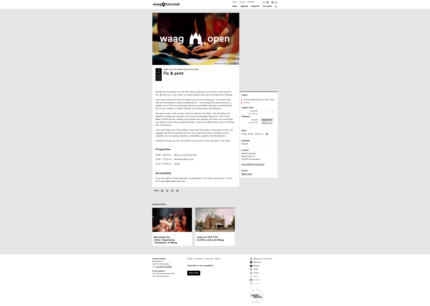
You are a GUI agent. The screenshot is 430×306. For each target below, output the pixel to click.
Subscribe (194, 273)
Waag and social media (263, 259)
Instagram (257, 283)
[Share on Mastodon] (162, 190)
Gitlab (256, 269)
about (234, 2)
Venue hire (208, 259)
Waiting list (267, 123)
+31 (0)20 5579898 (164, 267)
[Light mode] (272, 2)
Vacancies (199, 259)
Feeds (256, 273)
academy (251, 2)
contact (242, 2)
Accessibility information (252, 164)
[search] (276, 6)
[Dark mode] (276, 2)
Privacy (217, 259)
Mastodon (258, 262)
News (234, 6)
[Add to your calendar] (267, 134)
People (190, 259)
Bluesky (257, 266)
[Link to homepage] (166, 4)
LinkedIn (257, 280)
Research (255, 6)
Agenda (244, 6)
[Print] (177, 190)
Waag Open (246, 174)
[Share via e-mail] (172, 190)
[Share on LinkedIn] (167, 190)
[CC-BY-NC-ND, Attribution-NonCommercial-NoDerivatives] (233, 63)
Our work (267, 6)
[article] (258, 112)
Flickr (256, 276)
